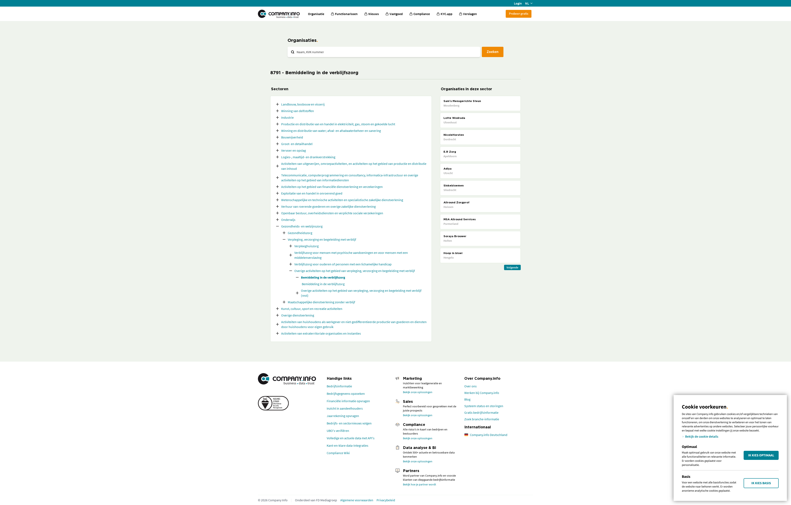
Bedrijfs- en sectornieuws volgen (349, 423)
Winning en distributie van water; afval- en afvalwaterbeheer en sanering (331, 131)
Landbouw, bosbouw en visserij (303, 104)
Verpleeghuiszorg (306, 246)
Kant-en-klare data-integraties (347, 445)
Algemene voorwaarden (356, 500)
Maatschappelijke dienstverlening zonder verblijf (321, 302)
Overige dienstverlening (297, 315)
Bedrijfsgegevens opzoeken (346, 393)
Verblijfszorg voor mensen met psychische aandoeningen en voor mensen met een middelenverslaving (351, 255)
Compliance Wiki (338, 453)
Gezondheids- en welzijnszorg (302, 226)
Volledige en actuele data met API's (350, 438)
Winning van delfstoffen (297, 111)
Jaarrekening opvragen (343, 416)
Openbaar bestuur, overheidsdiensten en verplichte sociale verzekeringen (332, 213)
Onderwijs (288, 220)
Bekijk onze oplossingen (417, 392)
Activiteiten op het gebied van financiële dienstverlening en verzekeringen (332, 187)
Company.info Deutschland (488, 435)
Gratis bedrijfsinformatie (481, 412)
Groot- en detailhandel (296, 144)
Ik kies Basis (761, 483)
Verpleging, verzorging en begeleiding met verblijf (322, 239)
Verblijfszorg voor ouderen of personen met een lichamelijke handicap (343, 264)
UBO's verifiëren (338, 431)
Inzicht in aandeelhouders (345, 408)
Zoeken (492, 51)
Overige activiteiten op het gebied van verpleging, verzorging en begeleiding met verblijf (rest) (361, 293)
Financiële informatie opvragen (348, 401)
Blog (467, 399)
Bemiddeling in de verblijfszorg (323, 277)
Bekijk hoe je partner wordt (419, 484)
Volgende (512, 267)
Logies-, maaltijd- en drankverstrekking (308, 157)
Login (518, 3)
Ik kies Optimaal (761, 455)
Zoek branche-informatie (481, 419)
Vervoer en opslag (293, 150)
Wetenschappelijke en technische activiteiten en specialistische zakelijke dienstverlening (342, 200)
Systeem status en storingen (483, 406)
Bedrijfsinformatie (339, 386)
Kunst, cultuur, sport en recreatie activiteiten (311, 309)
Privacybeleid (386, 500)
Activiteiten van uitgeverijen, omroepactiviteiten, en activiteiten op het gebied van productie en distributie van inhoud (353, 166)
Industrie (287, 117)
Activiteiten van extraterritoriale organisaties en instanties (321, 333)
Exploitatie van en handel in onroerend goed (311, 193)
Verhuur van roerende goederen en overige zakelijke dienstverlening (328, 206)
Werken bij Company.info (481, 393)
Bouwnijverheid (292, 137)
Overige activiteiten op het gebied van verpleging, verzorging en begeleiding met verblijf (354, 271)
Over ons (470, 386)
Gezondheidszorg (300, 233)
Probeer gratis (518, 13)
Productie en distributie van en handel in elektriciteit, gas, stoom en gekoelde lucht (338, 124)
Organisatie (316, 14)
